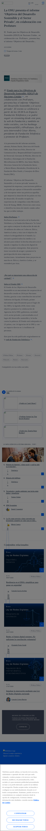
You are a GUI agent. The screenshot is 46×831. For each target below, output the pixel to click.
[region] (23, 797)
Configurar (20, 813)
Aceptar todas (20, 827)
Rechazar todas (20, 820)
